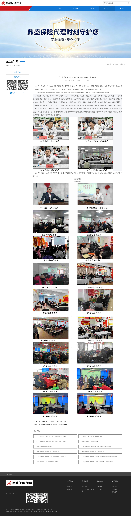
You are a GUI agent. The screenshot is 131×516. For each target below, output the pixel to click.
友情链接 (9, 474)
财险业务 (69, 489)
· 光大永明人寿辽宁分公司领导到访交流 (47, 461)
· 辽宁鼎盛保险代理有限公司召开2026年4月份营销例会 (51, 436)
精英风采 (17, 77)
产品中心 (75, 8)
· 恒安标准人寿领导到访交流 (44, 446)
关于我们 (122, 8)
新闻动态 (106, 8)
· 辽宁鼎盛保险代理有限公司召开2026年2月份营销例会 (96, 446)
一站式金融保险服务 (88, 490)
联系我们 (114, 489)
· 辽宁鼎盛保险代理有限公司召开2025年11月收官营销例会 (97, 461)
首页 (60, 8)
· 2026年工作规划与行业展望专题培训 (91, 436)
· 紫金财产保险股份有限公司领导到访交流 (47, 451)
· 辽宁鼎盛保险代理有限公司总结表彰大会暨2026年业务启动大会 (99, 456)
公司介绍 (114, 486)
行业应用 (91, 8)
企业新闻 (122, 64)
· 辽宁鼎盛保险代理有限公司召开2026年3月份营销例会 (51, 441)
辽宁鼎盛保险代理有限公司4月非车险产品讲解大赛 (53, 424)
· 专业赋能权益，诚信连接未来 (89, 441)
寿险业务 (69, 486)
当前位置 (108, 64)
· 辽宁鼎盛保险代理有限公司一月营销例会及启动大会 (51, 456)
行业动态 (99, 489)
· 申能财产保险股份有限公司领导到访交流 (92, 451)
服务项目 (84, 486)
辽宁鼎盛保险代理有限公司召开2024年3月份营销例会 (54, 421)
